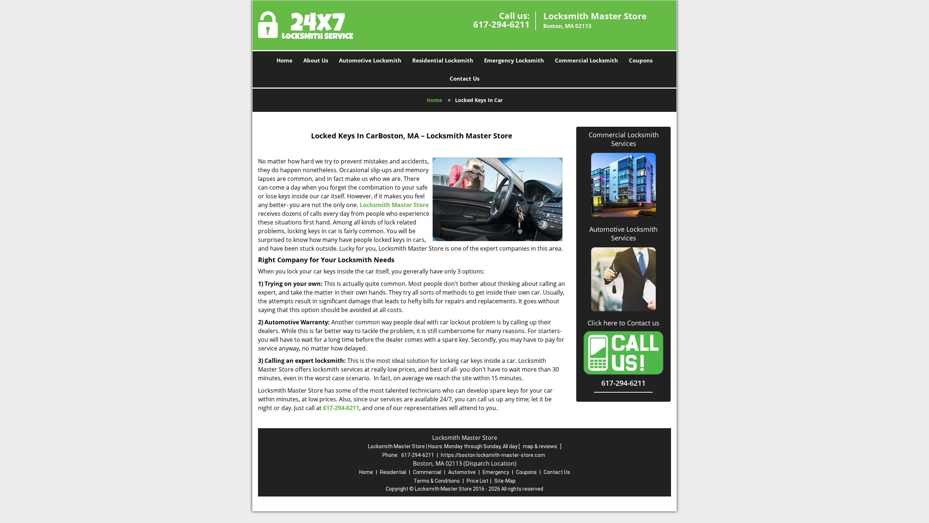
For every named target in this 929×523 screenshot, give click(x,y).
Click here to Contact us (623, 323)
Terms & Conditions (437, 481)
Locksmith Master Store (394, 205)
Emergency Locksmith (514, 60)
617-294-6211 (501, 24)
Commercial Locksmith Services (624, 139)
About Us (315, 60)
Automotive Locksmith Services (623, 233)
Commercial (427, 472)
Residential (393, 472)
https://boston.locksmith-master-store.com (493, 455)
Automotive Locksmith (370, 60)
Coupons (640, 60)
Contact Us (464, 78)
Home (284, 60)
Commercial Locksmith (586, 60)
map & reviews (540, 446)
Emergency (496, 472)
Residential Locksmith (442, 60)
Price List (477, 481)
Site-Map (505, 481)
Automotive (462, 472)
